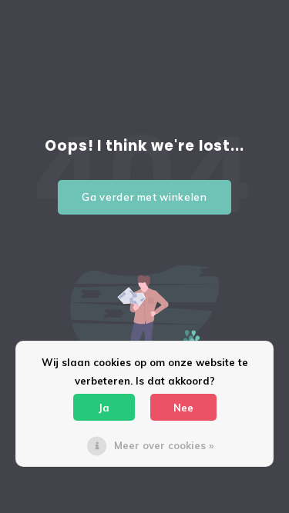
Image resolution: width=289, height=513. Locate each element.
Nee (183, 407)
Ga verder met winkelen (144, 197)
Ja (104, 407)
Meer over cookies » (163, 445)
